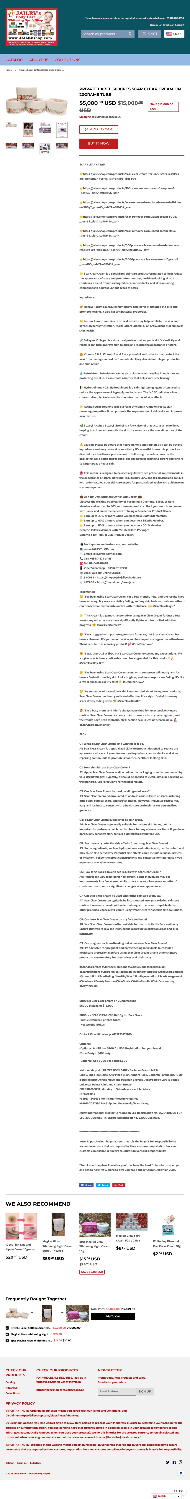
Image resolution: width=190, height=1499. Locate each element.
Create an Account (173, 25)
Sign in (154, 25)
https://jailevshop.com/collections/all (60, 1390)
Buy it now (98, 143)
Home (9, 70)
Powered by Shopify (39, 1473)
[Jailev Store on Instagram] (181, 1463)
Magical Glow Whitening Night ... (31, 1334)
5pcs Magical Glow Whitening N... (31, 1341)
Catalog (14, 60)
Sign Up (144, 1391)
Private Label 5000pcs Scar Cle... (31, 1328)
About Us (38, 60)
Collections (67, 60)
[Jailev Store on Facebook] (174, 1463)
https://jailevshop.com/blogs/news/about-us (49, 1415)
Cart (152, 34)
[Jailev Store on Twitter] (168, 1463)
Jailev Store (20, 1473)
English (161, 1496)
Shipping (85, 117)
